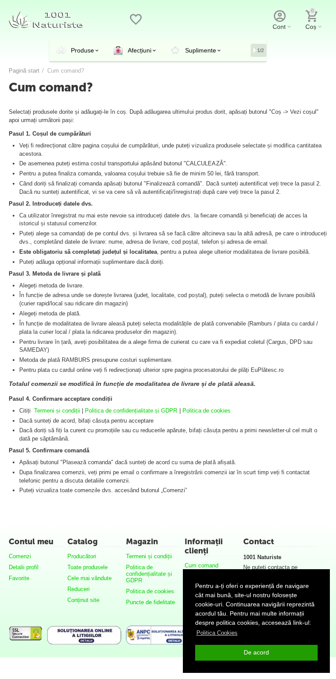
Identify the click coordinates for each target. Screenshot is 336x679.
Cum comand (201, 565)
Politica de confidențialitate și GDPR (131, 410)
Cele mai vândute (89, 578)
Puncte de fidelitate (150, 602)
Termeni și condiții (57, 410)
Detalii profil (23, 567)
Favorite (19, 578)
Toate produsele (87, 567)
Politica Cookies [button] (217, 633)
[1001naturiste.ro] (46, 19)
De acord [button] (256, 652)
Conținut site (83, 600)
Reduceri (78, 589)
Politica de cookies (206, 410)
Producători (81, 556)
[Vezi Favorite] (136, 24)
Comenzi (20, 556)
